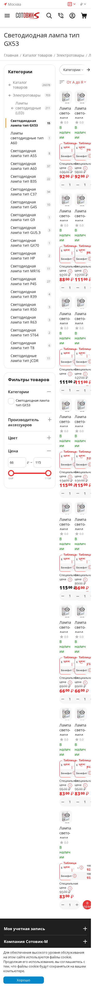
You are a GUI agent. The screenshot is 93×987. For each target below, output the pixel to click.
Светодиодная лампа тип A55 (30, 153)
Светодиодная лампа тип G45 (30, 204)
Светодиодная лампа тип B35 (30, 179)
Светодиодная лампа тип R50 (30, 307)
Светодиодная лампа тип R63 (30, 320)
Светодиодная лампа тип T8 (30, 345)
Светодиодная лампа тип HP (30, 256)
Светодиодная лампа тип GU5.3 (30, 230)
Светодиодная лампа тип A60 (30, 166)
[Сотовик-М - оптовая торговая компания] (28, 15)
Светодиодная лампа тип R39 (30, 294)
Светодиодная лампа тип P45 (30, 281)
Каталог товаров (37, 55)
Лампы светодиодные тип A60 (30, 138)
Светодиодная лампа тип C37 (30, 191)
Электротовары (70, 55)
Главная (11, 55)
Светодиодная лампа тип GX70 (30, 243)
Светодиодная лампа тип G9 (30, 217)
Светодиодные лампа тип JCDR (30, 358)
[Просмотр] (67, 95)
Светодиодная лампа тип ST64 (30, 332)
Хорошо (23, 980)
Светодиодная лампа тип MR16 (30, 268)
